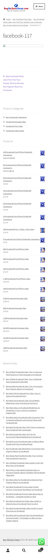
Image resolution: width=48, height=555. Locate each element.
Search (24, 550)
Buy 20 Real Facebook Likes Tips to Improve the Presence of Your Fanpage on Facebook (24, 373)
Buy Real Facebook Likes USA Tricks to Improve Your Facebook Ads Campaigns (25, 428)
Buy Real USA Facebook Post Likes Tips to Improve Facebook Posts (23, 394)
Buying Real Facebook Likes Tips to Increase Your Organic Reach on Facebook (24, 387)
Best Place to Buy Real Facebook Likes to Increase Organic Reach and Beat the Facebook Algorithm (25, 473)
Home (8, 19)
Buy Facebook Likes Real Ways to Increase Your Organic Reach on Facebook (25, 450)
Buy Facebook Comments (16, 117)
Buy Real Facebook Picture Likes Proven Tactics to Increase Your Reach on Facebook (24, 488)
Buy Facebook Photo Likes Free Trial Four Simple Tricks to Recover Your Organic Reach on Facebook (24, 22)
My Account (8, 550)
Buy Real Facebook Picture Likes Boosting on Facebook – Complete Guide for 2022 (24, 495)
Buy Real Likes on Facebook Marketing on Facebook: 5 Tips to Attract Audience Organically (23, 410)
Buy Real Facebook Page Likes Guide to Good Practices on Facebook (24, 509)
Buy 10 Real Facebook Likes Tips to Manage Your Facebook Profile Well (24, 380)
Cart (37, 548)
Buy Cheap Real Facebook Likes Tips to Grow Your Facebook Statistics (24, 457)
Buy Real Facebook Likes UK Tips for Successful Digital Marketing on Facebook (23, 435)
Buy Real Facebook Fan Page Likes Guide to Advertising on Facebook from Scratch (23, 502)
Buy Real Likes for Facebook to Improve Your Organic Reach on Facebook (24, 481)
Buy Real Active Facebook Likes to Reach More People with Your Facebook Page (25, 442)
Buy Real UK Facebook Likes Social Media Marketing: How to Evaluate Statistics (23, 401)
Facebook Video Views (15, 131)
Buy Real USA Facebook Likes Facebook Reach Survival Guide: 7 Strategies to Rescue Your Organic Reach (24, 518)
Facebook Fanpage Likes (16, 122)
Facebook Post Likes (14, 126)
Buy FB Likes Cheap (11, 539)
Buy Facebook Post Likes (22, 19)
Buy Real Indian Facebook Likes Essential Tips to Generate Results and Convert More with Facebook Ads (25, 420)
